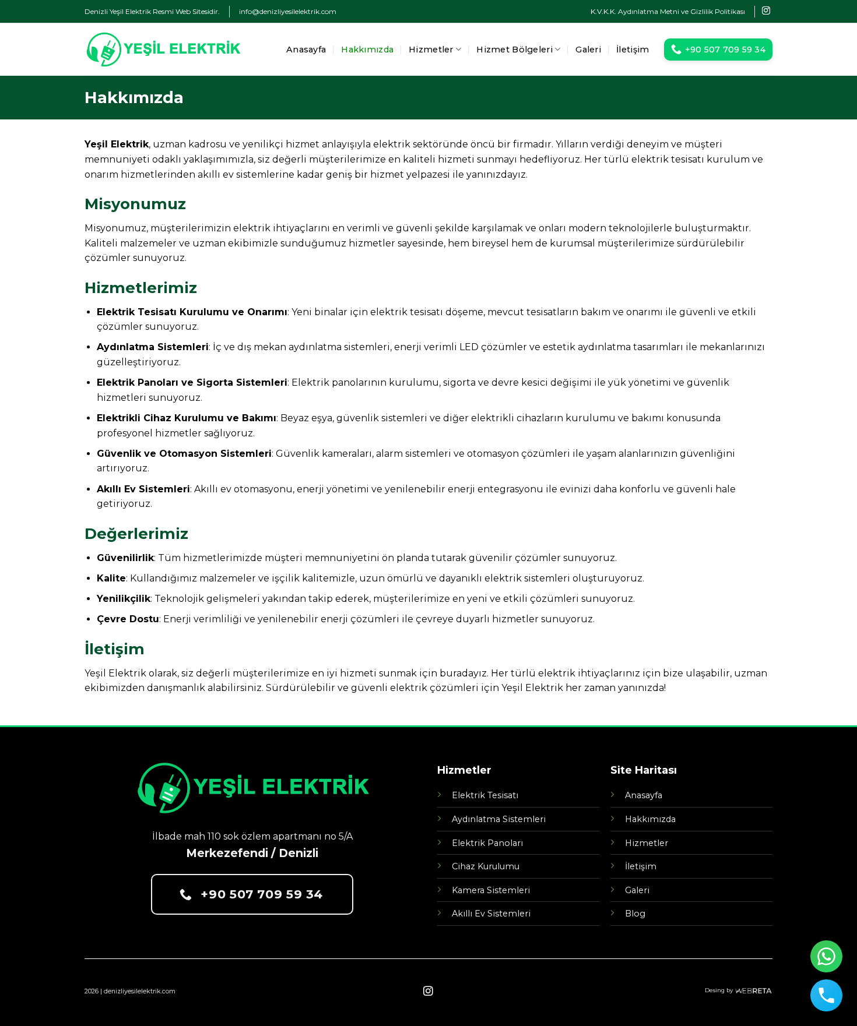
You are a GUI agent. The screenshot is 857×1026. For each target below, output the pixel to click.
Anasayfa (306, 49)
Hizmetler (431, 49)
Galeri (588, 49)
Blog (635, 913)
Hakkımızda (367, 49)
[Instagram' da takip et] (766, 11)
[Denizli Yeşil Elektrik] (163, 49)
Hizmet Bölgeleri (514, 49)
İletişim (632, 49)
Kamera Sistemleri (491, 890)
